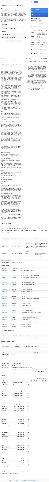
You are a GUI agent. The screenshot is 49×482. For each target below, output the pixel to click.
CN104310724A (4, 240)
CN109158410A (4, 300)
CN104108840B (4, 282)
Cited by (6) (44, 49)
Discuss (32, 54)
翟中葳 (43, 20)
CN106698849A (4, 243)
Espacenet (38, 53)
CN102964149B (4, 272)
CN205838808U (4, 305)
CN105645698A (4, 324)
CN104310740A (4, 293)
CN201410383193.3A (5, 337)
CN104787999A (4, 326)
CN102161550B (4, 275)
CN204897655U (4, 303)
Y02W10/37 (5, 27)
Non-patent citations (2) (37, 49)
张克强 (38, 20)
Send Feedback (16, 480)
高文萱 (40, 20)
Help (38, 480)
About (11, 480)
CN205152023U (4, 289)
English (39, 18)
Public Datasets (23, 480)
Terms (29, 480)
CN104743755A (4, 286)
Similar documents (39, 50)
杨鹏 (35, 20)
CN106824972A (4, 277)
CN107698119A (4, 298)
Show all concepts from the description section (10, 473)
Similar (34, 15)
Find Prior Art (42, 14)
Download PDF (35, 14)
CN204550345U (4, 312)
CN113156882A (4, 256)
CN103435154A (4, 291)
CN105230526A (4, 317)
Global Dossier (43, 53)
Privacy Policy (33, 480)
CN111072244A (4, 310)
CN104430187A (4, 296)
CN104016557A (4, 279)
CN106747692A (4, 246)
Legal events (33, 50)
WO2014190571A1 (5, 284)
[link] (14, 28)
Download (40, 378)
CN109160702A (4, 253)
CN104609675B (4, 270)
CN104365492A (4, 319)
